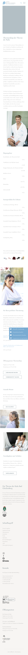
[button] (5, 258)
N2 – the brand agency (17, 651)
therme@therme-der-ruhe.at (8, 583)
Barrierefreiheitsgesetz (7, 539)
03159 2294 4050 (7, 579)
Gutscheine (5, 534)
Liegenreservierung (6, 530)
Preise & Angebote (6, 528)
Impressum (5, 537)
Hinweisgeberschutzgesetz (8, 545)
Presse (4, 536)
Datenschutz (5, 541)
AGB (4, 543)
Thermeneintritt (6, 532)
